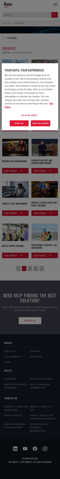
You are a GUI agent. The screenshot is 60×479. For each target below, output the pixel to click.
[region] (30, 97)
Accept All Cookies (40, 123)
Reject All (19, 123)
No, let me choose (29, 115)
